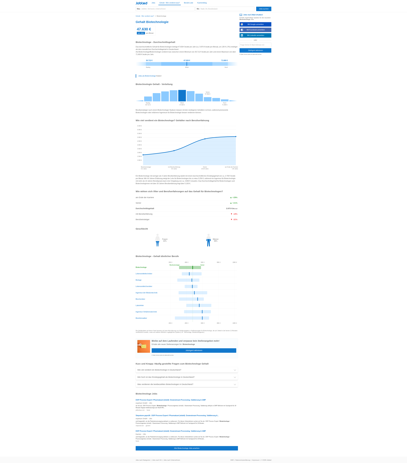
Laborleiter (140, 305)
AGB (231, 460)
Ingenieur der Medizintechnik (146, 293)
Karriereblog (202, 3)
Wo (198, 9)
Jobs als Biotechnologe (147, 76)
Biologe (138, 280)
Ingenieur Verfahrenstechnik (146, 312)
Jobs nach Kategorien (143, 460)
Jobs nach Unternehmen (172, 460)
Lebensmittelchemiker (144, 286)
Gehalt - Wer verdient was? (169, 3)
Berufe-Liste (188, 3)
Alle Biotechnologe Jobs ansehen (186, 448)
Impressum (256, 460)
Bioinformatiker (141, 318)
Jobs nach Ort (157, 460)
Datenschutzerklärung (242, 460)
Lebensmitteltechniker (144, 274)
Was (138, 9)
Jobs (153, 3)
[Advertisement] (255, 89)
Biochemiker (140, 299)
